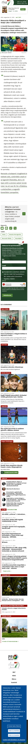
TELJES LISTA (6, 571)
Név (3, 259)
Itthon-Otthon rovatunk (10, 641)
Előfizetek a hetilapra (23, 9)
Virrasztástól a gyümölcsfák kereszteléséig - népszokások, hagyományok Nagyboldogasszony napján (16, 494)
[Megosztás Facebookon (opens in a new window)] (6, 228)
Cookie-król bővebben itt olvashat (14, 740)
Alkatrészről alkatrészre (13, 489)
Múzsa (14, 679)
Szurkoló (14, 682)
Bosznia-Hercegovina (15, 234)
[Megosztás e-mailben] (2, 228)
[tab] (4, 510)
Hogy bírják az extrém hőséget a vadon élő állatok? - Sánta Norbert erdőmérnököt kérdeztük (16, 500)
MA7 (14, 672)
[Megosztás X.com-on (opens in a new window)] (15, 228)
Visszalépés (18, 238)
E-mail (4, 265)
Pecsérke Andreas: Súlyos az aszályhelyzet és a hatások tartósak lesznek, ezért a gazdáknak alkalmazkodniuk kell (16, 483)
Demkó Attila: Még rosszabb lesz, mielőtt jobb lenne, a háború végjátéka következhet (15, 504)
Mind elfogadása (14, 735)
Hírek (14, 675)
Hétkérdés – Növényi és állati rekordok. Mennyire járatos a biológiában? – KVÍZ (13, 599)
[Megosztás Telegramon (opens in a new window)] (10, 228)
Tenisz (4, 234)
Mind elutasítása (14, 731)
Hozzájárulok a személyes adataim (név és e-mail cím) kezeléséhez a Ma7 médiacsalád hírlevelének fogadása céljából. (14, 275)
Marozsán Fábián (6, 238)
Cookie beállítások (14, 726)
